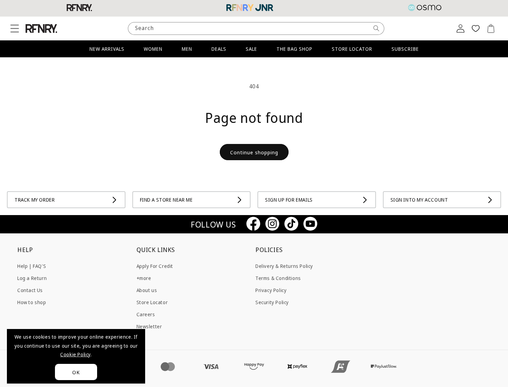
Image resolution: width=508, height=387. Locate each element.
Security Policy (272, 302)
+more (144, 277)
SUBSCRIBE (405, 49)
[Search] (376, 28)
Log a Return (32, 277)
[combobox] (256, 28)
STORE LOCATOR (352, 49)
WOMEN (153, 49)
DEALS (218, 49)
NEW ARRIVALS (107, 49)
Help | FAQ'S (31, 265)
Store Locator (152, 302)
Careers (146, 314)
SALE (251, 49)
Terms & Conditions (278, 277)
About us (147, 290)
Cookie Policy (75, 354)
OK (76, 372)
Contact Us (30, 290)
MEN (187, 49)
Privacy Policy (270, 290)
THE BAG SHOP (294, 49)
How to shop (31, 302)
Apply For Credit (155, 265)
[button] (14, 28)
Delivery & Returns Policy (284, 265)
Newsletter (149, 326)
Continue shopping (254, 152)
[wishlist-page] (475, 28)
